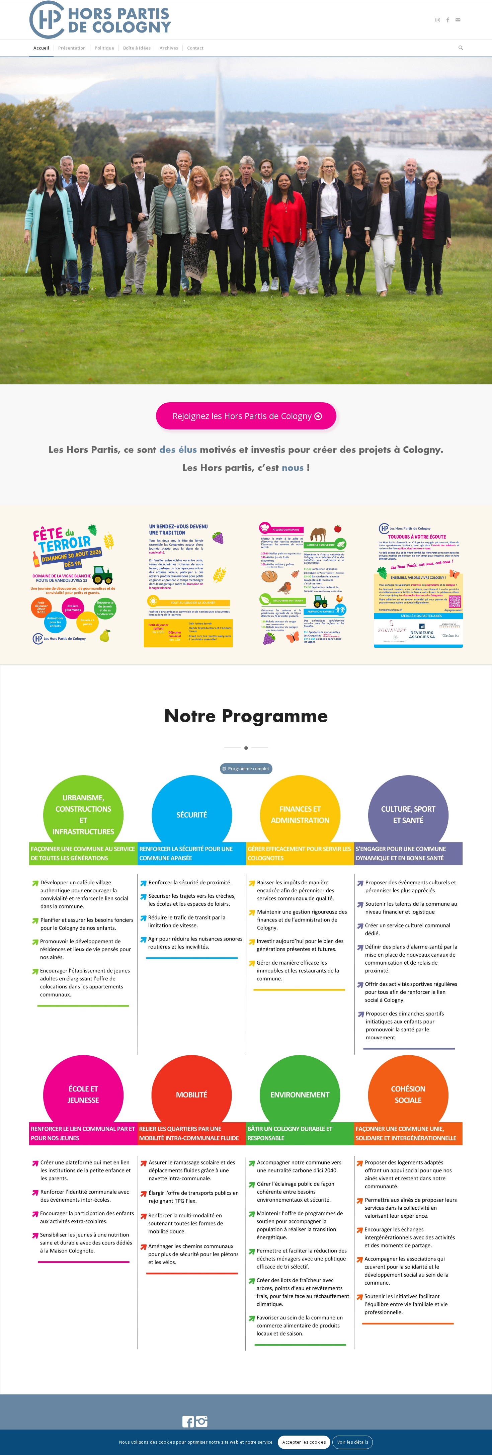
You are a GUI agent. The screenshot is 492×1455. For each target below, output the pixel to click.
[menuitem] (41, 47)
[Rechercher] (458, 47)
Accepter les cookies (304, 1442)
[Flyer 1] (73, 585)
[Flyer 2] (188, 585)
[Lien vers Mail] (458, 20)
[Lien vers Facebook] (448, 20)
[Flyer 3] (303, 585)
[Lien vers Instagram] (438, 20)
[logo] (101, 19)
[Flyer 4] (418, 585)
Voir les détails (352, 1442)
